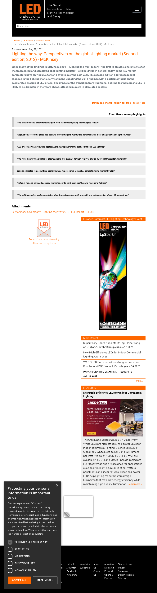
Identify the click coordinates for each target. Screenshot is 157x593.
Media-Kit (109, 567)
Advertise (109, 564)
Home (17, 40)
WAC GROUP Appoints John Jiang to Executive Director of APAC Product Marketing (111, 364)
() (55, 211)
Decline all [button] (45, 580)
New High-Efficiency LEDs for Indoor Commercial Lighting (112, 354)
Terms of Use (125, 564)
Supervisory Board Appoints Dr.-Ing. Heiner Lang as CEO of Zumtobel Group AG (111, 344)
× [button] (57, 485)
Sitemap (122, 578)
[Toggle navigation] (136, 9)
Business (28, 40)
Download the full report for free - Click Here (119, 102)
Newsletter (85, 564)
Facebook (71, 571)
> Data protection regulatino (27, 533)
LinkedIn (70, 564)
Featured (108, 578)
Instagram (71, 574)
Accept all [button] (19, 580)
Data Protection (126, 574)
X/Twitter (71, 567)
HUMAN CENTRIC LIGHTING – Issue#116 (107, 373)
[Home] (30, 9)
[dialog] (32, 535)
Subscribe (85, 567)
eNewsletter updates (44, 243)
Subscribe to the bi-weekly (44, 239)
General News (43, 40)
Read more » (135, 483)
